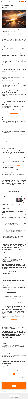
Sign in (26, 1)
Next (24, 391)
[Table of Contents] (0, 199)
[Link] (0, 34)
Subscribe (22, 1)
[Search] (18, 1)
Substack (11, 397)
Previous (4, 391)
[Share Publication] (19, 1)
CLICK (12, 80)
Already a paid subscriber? (14, 387)
